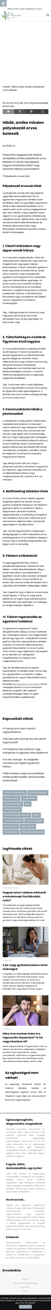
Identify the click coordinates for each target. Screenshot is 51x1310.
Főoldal (6, 86)
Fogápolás (7, 960)
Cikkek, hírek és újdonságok (25, 1283)
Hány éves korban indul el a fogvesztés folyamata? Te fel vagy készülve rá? (23, 1037)
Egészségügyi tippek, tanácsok (17, 815)
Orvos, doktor (10, 826)
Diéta (28, 804)
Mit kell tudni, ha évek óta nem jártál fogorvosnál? (24, 740)
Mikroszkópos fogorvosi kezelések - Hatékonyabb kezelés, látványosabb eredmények (24, 777)
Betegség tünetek (11, 798)
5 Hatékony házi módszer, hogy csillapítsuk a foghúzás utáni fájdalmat (25, 751)
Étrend (36, 815)
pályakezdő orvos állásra (26, 684)
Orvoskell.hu (11, 1270)
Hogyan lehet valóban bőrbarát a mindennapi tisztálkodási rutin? (24, 896)
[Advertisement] (25, 53)
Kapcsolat (25, 1287)
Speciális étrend (11, 832)
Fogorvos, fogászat (13, 821)
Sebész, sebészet (27, 826)
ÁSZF (25, 1291)
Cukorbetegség (29, 798)
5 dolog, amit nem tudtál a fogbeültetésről (19, 730)
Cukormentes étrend (13, 804)
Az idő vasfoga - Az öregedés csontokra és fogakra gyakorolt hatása (21, 763)
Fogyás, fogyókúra (34, 821)
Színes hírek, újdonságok (32, 832)
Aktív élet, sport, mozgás (14, 793)
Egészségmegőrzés (12, 809)
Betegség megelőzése (38, 793)
